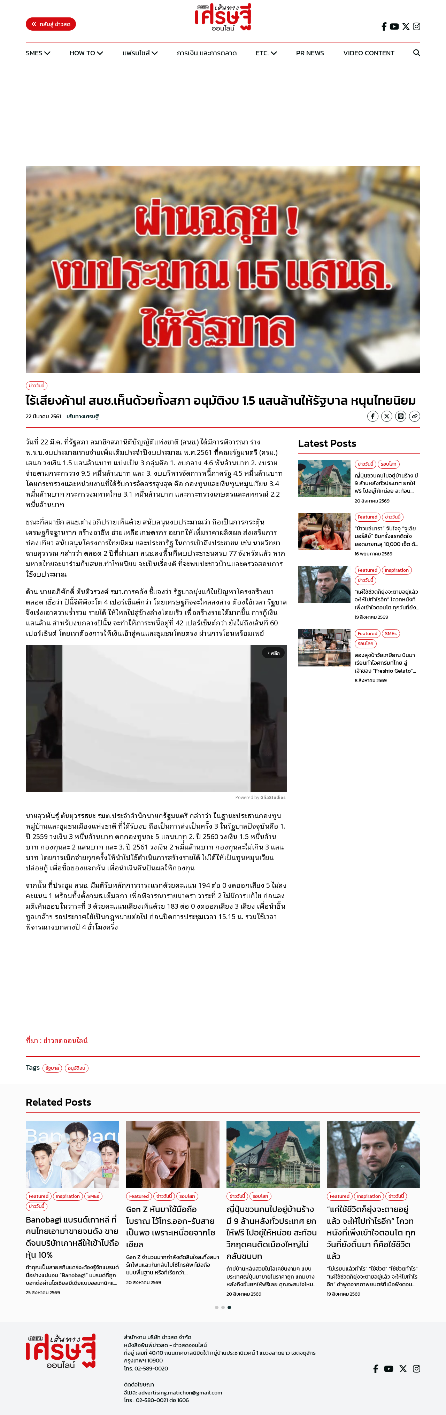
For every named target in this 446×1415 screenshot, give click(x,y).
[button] (216, 1307)
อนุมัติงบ (76, 1068)
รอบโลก (389, 464)
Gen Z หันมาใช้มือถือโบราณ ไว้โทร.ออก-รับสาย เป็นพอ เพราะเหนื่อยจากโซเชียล (170, 1226)
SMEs (34, 53)
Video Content (368, 53)
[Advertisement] (223, 112)
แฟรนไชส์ (136, 53)
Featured (367, 517)
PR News (310, 53)
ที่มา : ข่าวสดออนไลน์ (57, 1039)
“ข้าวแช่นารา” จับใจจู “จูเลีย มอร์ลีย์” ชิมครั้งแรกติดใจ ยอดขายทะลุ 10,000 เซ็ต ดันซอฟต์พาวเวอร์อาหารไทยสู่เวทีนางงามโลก (386, 544)
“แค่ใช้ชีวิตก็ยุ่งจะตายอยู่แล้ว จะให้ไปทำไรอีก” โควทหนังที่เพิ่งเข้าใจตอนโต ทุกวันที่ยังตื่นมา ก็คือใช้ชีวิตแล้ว (386, 603)
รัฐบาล (52, 1068)
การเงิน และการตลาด (207, 53)
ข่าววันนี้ (36, 385)
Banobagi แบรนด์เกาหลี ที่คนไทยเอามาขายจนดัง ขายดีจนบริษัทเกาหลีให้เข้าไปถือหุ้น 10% (72, 1237)
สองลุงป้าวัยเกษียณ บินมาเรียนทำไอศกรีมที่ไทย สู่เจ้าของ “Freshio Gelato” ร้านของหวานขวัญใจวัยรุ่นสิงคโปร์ (385, 670)
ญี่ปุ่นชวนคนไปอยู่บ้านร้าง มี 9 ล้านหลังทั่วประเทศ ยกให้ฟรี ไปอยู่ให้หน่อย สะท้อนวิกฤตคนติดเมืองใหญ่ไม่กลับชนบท (387, 491)
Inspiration (397, 570)
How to (82, 53)
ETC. (262, 53)
